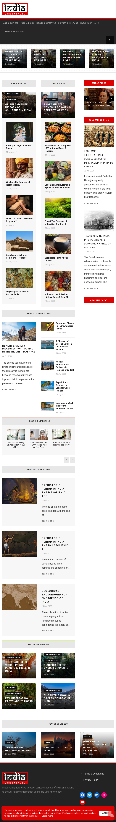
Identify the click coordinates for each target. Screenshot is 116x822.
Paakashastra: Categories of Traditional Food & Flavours (58, 148)
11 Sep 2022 (49, 114)
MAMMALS (11, 688)
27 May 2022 (11, 152)
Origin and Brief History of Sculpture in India (18, 107)
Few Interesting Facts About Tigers (19, 700)
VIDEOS (10, 743)
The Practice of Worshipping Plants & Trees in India (17, 666)
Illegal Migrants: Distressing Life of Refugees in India (100, 53)
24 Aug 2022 (50, 155)
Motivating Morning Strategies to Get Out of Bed (16, 444)
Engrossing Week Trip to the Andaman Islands (64, 406)
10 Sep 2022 (61, 374)
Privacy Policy (90, 779)
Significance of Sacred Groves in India (56, 668)
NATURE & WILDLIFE (89, 23)
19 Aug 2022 (50, 265)
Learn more (47, 816)
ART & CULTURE (10, 23)
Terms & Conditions (93, 773)
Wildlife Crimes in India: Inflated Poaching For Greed (41, 53)
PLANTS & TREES (13, 657)
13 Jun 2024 (89, 171)
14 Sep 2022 (47, 606)
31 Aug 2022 (61, 413)
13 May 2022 (11, 225)
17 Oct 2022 (47, 500)
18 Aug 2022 (50, 301)
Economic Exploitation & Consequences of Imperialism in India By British (98, 159)
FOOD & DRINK (27, 23)
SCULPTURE (11, 99)
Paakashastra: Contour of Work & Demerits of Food (57, 107)
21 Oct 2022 (49, 674)
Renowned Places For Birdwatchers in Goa (65, 326)
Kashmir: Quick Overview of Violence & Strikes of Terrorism (13, 53)
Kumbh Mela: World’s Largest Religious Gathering (94, 746)
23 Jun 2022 (10, 114)
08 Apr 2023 (49, 754)
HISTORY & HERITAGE (68, 23)
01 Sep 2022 (61, 395)
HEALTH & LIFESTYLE (46, 23)
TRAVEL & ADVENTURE (13, 32)
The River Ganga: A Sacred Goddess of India (57, 698)
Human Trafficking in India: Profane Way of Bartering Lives (72, 53)
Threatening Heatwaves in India (18, 749)
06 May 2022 (11, 298)
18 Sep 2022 (39, 64)
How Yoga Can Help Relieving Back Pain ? (61, 443)
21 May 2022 (11, 189)
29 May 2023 (10, 754)
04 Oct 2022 (7, 356)
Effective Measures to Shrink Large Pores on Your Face (38, 444)
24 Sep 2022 (10, 64)
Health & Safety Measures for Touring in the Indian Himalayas (18, 348)
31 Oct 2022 (10, 674)
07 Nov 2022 (88, 754)
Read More (8, 389)
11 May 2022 (11, 262)
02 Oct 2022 (61, 333)
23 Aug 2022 (50, 191)
